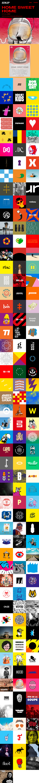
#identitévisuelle (11, 16)
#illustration (19, 16)
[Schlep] (6, 3)
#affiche (4, 16)
